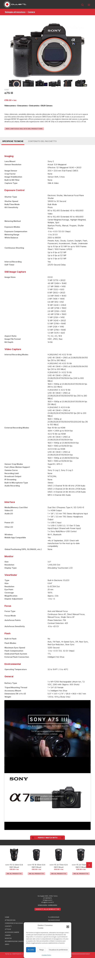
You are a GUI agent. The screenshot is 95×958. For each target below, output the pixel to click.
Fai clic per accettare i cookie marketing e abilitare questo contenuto (47, 732)
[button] (68, 927)
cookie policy (52, 905)
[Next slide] (89, 865)
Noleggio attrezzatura (15, 12)
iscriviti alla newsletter (47, 909)
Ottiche (8, 929)
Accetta (31, 950)
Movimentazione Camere (14, 941)
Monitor (8, 938)
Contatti (8, 926)
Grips (7, 944)
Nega (41, 950)
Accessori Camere (12, 932)
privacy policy (42, 905)
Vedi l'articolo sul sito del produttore (24, 128)
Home (7, 917)
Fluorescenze (53, 917)
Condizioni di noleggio (14, 923)
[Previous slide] (6, 865)
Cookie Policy (46, 955)
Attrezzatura (10, 920)
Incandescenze (54, 920)
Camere (31, 12)
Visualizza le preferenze (58, 950)
